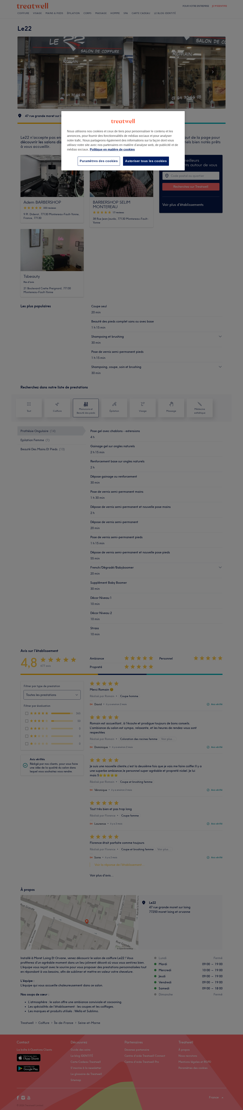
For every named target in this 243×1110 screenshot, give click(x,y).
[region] (123, 140)
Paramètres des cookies (99, 161)
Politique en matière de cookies (112, 149)
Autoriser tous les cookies (146, 161)
